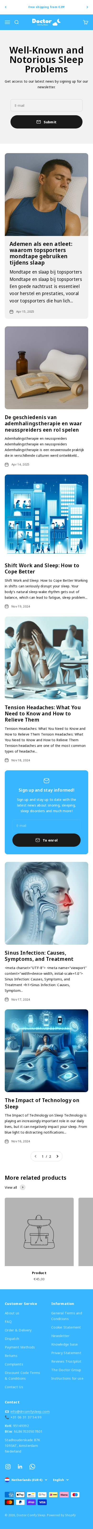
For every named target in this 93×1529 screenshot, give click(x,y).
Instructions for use (67, 1378)
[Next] (87, 7)
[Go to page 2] (57, 1156)
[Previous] (5, 7)
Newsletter (60, 1335)
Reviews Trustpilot (66, 1361)
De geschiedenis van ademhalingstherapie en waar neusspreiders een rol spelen (43, 423)
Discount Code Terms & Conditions (22, 1375)
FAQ (8, 1321)
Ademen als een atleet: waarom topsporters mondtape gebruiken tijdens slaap (41, 253)
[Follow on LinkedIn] (20, 1466)
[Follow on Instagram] (8, 1466)
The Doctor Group (66, 1369)
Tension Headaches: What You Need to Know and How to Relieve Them (43, 713)
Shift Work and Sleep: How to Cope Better (42, 568)
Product (39, 1272)
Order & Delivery (18, 1330)
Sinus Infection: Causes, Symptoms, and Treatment (39, 955)
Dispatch (12, 1338)
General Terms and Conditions (66, 1316)
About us (12, 1313)
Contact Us (14, 1386)
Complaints (14, 1364)
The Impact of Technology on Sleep (42, 1103)
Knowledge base (64, 1344)
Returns (11, 1355)
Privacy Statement (66, 1352)
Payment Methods (20, 1347)
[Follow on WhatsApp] (32, 1466)
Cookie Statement (66, 1327)
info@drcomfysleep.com (30, 1411)
